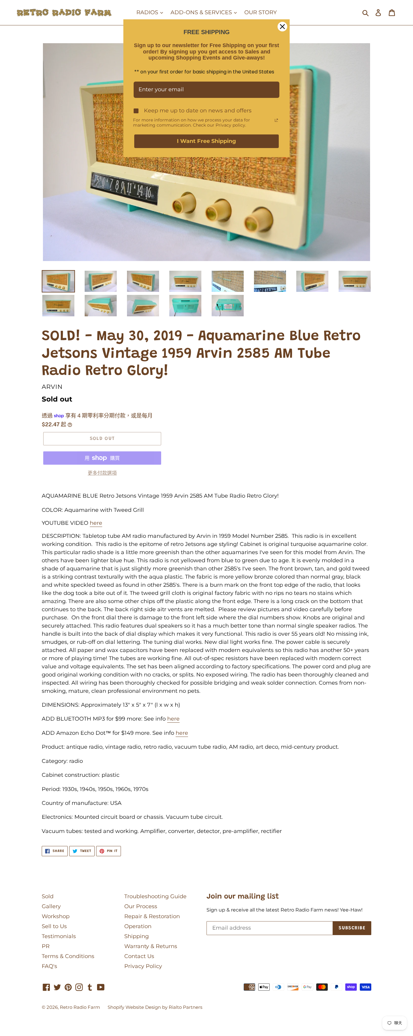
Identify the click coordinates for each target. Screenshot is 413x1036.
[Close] (282, 26)
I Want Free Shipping (206, 141)
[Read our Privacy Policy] (276, 120)
